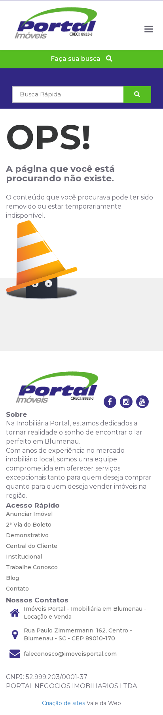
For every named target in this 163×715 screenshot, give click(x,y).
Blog (12, 577)
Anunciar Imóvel (29, 513)
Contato (17, 588)
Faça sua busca (76, 58)
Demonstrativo (27, 535)
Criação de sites (63, 703)
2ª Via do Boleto (28, 524)
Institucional (24, 556)
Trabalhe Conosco (32, 567)
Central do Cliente (31, 545)
